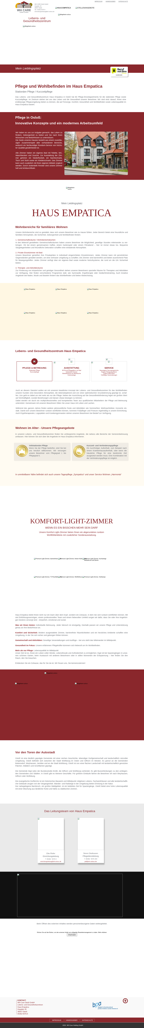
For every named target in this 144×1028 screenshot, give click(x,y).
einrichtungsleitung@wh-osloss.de (44, 11)
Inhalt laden (72, 935)
